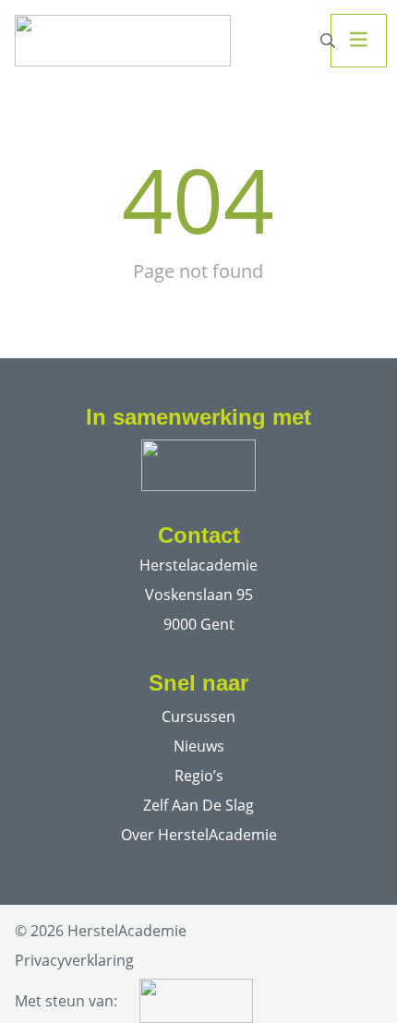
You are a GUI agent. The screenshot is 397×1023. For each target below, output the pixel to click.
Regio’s (198, 775)
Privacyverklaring (74, 960)
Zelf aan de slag (198, 805)
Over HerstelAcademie (199, 834)
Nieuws (199, 746)
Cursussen (198, 716)
